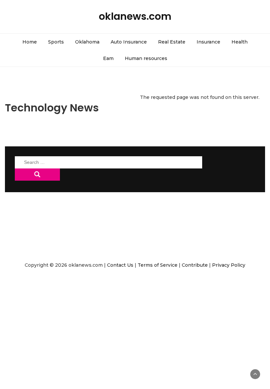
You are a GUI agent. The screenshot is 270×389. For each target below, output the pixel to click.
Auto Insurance (129, 42)
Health (239, 42)
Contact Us (120, 265)
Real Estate (171, 42)
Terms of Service (157, 265)
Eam (108, 58)
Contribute (195, 265)
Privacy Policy (228, 265)
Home (29, 42)
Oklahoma (87, 42)
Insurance (208, 42)
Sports (56, 42)
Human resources (146, 58)
